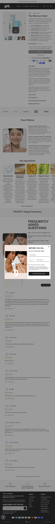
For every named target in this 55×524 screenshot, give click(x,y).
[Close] (49, 246)
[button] (3, 517)
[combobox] (32, 260)
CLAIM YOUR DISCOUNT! (39, 273)
